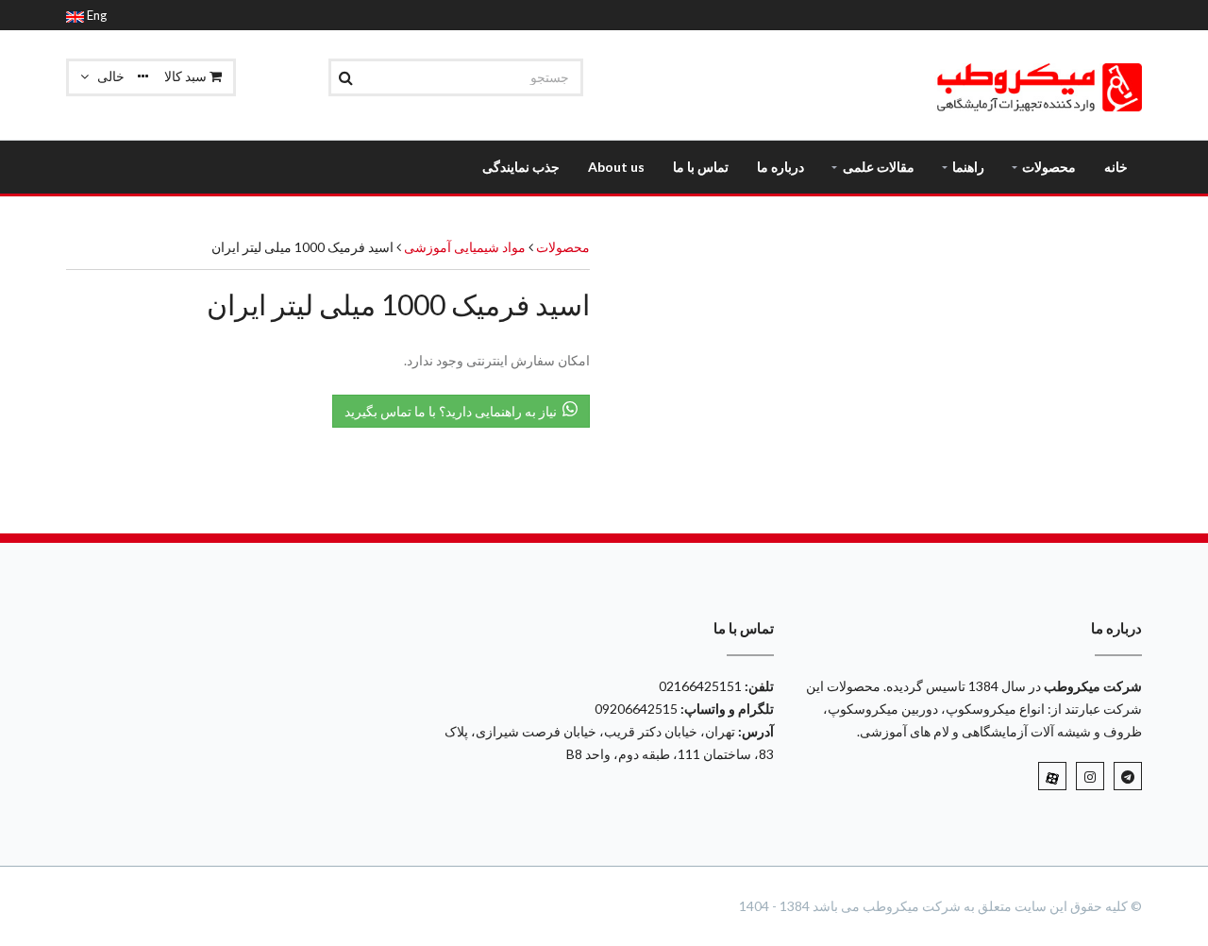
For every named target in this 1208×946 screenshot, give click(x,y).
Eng (95, 15)
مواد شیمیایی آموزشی (463, 247)
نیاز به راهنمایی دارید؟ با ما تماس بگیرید (453, 411)
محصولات (563, 247)
